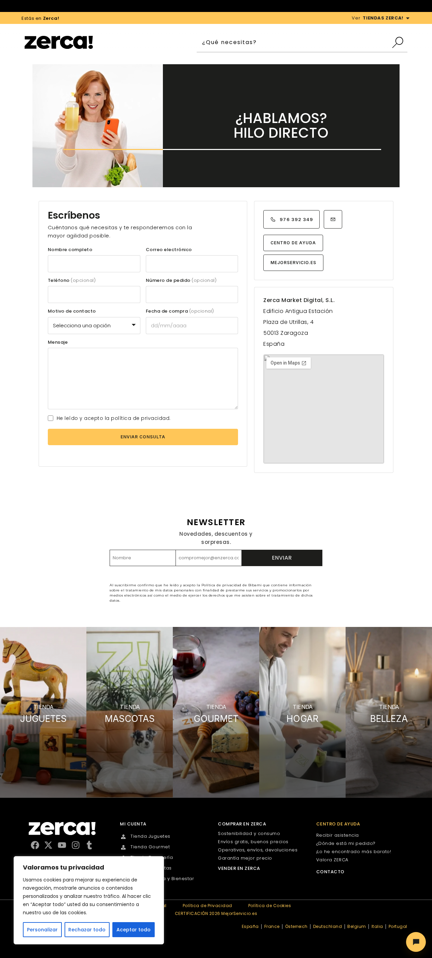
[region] (89, 900)
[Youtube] (62, 845)
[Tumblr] (89, 845)
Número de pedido (181, 280)
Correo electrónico (169, 249)
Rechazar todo (87, 929)
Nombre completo (70, 249)
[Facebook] (35, 845)
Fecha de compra (180, 311)
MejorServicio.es (293, 262)
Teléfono (72, 280)
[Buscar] (399, 42)
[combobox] (294, 42)
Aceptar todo (133, 929)
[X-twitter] (48, 845)
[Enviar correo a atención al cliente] (333, 219)
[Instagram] (75, 845)
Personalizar (42, 929)
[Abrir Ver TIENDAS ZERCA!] (407, 18)
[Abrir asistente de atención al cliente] (416, 942)
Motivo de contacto (72, 311)
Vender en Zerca (239, 868)
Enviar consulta (143, 436)
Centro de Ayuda (293, 242)
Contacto (330, 871)
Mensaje (58, 342)
